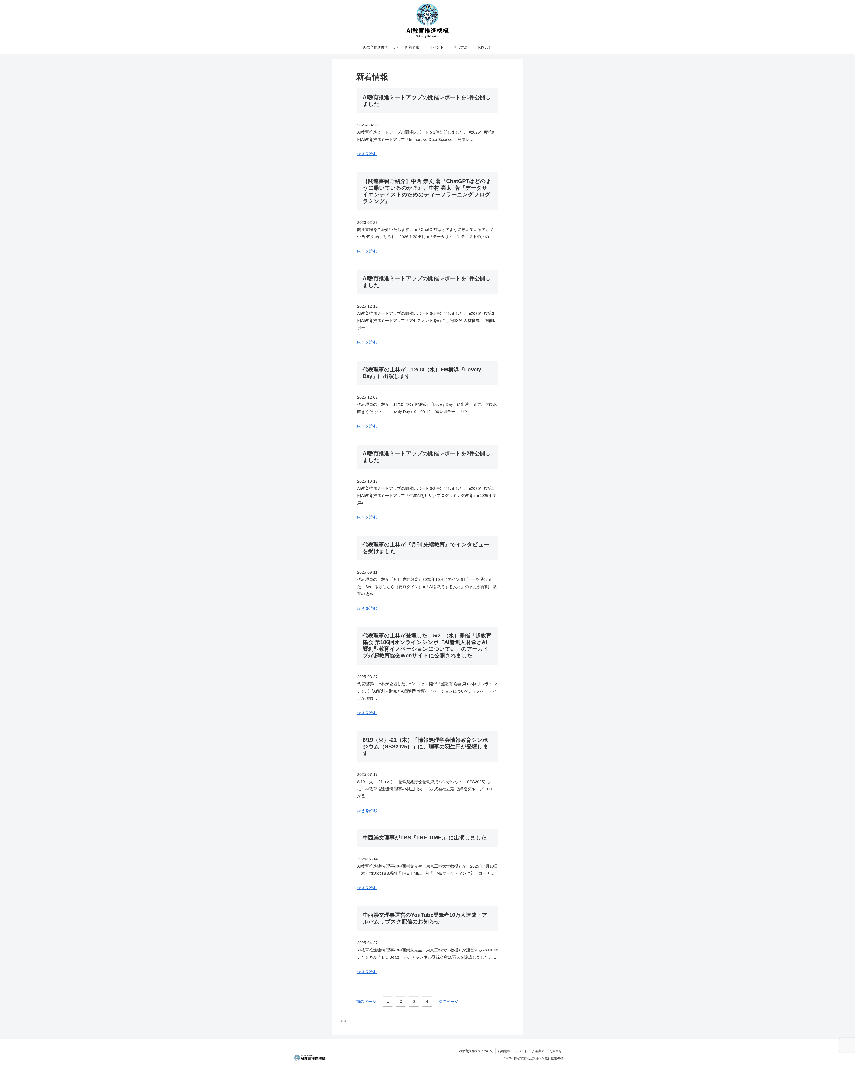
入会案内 (538, 1051)
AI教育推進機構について (476, 1051)
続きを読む (367, 154)
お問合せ (555, 1051)
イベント (521, 1051)
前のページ (366, 1001)
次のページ (448, 1001)
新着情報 (504, 1051)
